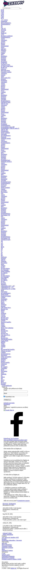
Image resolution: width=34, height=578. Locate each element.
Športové (3, 57)
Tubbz (3, 343)
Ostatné (3, 75)
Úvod (3, 385)
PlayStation (4, 192)
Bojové (3, 43)
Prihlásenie (4, 21)
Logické (3, 51)
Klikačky (3, 50)
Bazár (2, 369)
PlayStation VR (5, 215)
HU (2, 244)
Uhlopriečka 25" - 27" (7, 287)
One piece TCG (5, 335)
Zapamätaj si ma (10, 396)
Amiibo (3, 345)
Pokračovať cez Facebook (11, 438)
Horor (2, 47)
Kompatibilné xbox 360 (8, 127)
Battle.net (3, 33)
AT (2, 252)
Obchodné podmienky (8, 556)
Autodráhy (4, 368)
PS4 (2, 193)
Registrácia (7, 404)
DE (2, 245)
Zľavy (3, 380)
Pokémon (3, 304)
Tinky (2, 312)
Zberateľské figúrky (6, 339)
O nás (3, 553)
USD (2, 12)
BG (2, 255)
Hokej (2, 323)
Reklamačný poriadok (8, 557)
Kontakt (3, 384)
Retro (2, 264)
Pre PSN (3, 283)
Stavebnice (4, 355)
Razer (2, 302)
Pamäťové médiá (6, 296)
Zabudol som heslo (9, 403)
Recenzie (3, 382)
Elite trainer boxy (6, 307)
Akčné (3, 38)
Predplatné (4, 62)
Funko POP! (4, 341)
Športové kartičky (6, 322)
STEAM (3, 30)
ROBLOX (4, 67)
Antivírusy (4, 73)
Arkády (3, 41)
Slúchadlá (4, 134)
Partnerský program (7, 547)
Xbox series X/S (5, 78)
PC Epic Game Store (7, 66)
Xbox (2, 76)
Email (5, 390)
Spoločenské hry (5, 354)
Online (3, 53)
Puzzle (3, 365)
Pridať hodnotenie (8, 534)
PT (2, 250)
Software (3, 69)
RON (2, 247)
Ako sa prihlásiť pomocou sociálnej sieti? (15, 440)
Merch (3, 303)
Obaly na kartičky (6, 356)
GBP (2, 17)
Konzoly (3, 79)
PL (2, 254)
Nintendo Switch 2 (6, 161)
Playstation (4, 263)
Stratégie (3, 59)
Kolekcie (3, 313)
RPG (2, 54)
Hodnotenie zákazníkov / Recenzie (12, 540)
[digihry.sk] (13, 6)
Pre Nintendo (5, 270)
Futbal (3, 325)
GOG (2, 34)
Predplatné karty (5, 160)
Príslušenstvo (4, 131)
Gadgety (3, 352)
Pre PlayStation (5, 268)
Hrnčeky (3, 359)
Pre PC (3, 267)
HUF (2, 15)
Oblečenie (4, 364)
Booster (3, 329)
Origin (3, 31)
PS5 (2, 216)
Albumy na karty (6, 351)
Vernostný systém (7, 546)
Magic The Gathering (7, 328)
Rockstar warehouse (7, 36)
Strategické (4, 179)
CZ (2, 242)
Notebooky (4, 299)
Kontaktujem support (23, 500)
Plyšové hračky (5, 362)
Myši (2, 290)
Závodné (3, 60)
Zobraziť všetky (7, 533)
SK (2, 241)
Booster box (4, 309)
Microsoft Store (5, 70)
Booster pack (4, 317)
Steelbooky (4, 358)
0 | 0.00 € (4, 20)
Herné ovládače (5, 132)
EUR (2, 10)
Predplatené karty (6, 182)
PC (2, 25)
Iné (2, 348)
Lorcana (3, 316)
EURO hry (4, 63)
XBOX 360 (4, 130)
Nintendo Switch (6, 138)
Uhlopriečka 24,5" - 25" (8, 286)
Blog (2, 381)
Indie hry (3, 49)
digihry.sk (13, 568)
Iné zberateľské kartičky (8, 349)
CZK (2, 14)
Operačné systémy (6, 72)
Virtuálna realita (5, 64)
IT (1, 251)
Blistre (3, 310)
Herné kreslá (4, 294)
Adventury (4, 40)
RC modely (4, 367)
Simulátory (4, 56)
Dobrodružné (5, 46)
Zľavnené (4, 190)
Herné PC (4, 300)
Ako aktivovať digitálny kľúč (10, 537)
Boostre (3, 306)
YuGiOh (3, 332)
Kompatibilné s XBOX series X (10, 128)
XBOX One (4, 104)
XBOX (3, 260)
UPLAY (3, 28)
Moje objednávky (6, 23)
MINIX (3, 342)
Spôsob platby (6, 555)
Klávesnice (4, 291)
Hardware (4, 184)
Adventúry (4, 164)
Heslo (5, 393)
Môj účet (4, 543)
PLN (2, 18)
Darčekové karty (5, 102)
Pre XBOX (4, 273)
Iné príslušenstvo (6, 135)
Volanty (3, 265)
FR (2, 248)
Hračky (3, 361)
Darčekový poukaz (7, 550)
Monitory (3, 284)
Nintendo (3, 137)
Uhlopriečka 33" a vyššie (8, 289)
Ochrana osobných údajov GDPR (11, 559)
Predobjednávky (5, 24)
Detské (3, 44)
